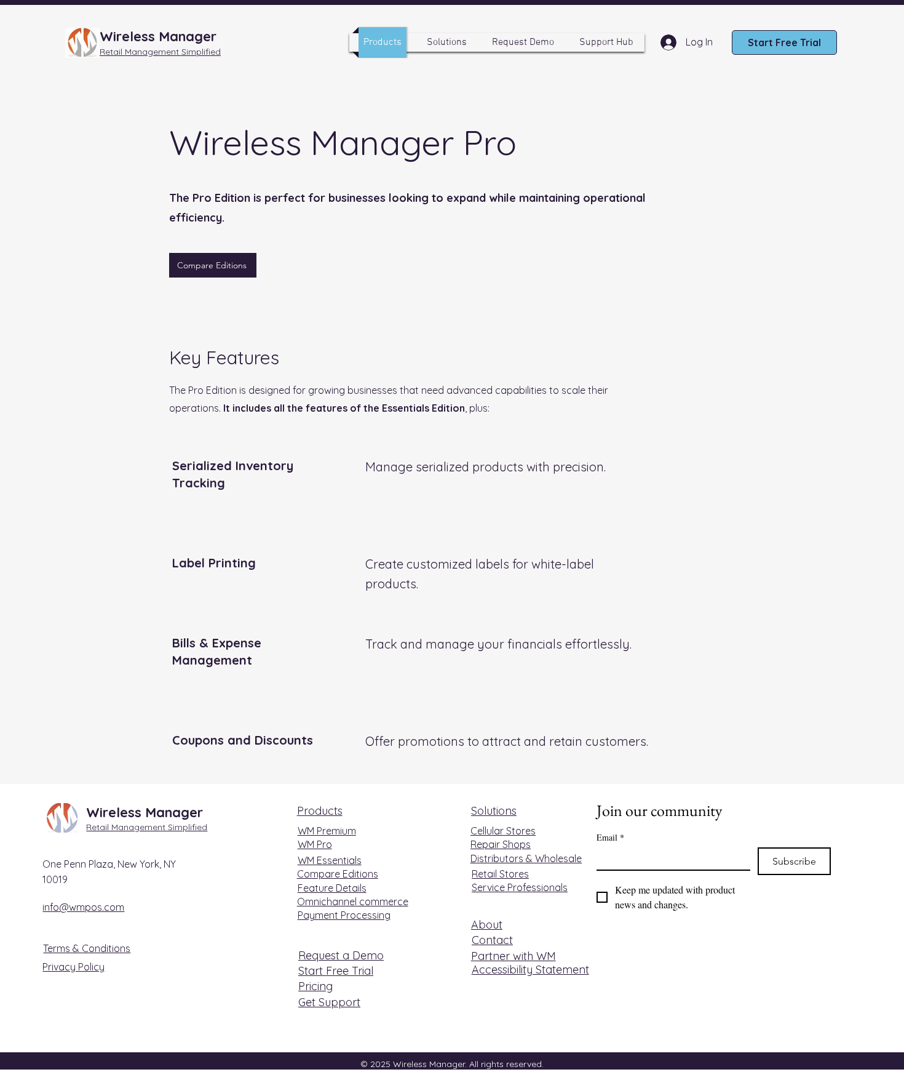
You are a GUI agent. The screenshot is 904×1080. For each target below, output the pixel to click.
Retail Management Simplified (146, 827)
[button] (447, 42)
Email (610, 837)
